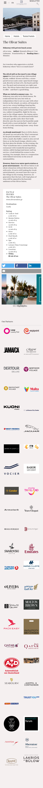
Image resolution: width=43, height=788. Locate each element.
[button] (8, 266)
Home (7, 36)
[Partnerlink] (12, 331)
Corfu (8, 207)
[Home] (21, 3)
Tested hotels (28, 36)
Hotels (16, 36)
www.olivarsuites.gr (14, 199)
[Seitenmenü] (5, 3)
